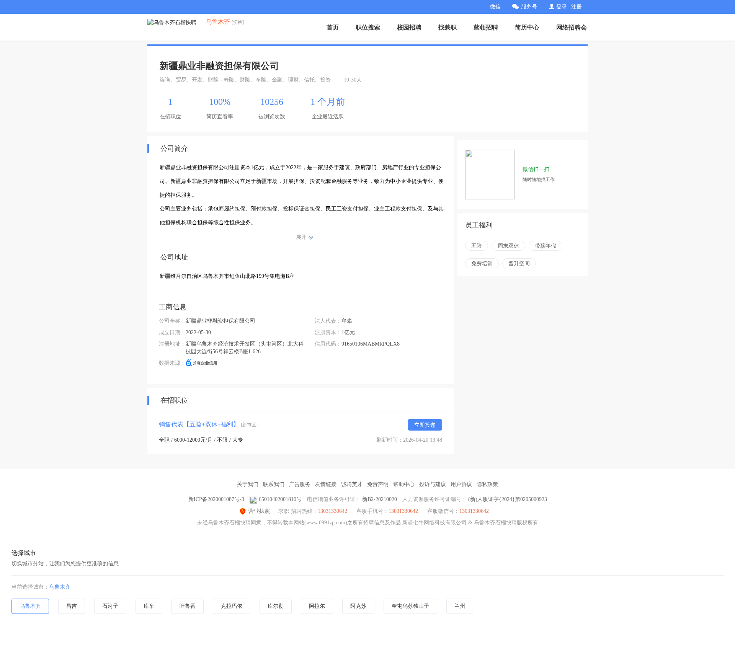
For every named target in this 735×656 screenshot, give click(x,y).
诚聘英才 (352, 484)
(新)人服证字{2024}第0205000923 (507, 499)
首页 (333, 27)
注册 (576, 7)
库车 (149, 606)
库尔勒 (276, 606)
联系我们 (273, 484)
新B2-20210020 (379, 499)
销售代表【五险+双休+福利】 (208, 424)
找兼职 (447, 27)
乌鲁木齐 (59, 587)
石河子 (110, 606)
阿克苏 (358, 606)
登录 (561, 7)
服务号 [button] (529, 7)
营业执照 (259, 511)
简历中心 (527, 27)
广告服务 (299, 484)
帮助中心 (404, 484)
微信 (495, 7)
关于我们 (247, 484)
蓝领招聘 (486, 27)
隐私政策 (487, 484)
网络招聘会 (571, 27)
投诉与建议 (432, 484)
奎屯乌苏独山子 (410, 606)
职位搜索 (368, 27)
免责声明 (378, 484)
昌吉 (71, 606)
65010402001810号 (280, 499)
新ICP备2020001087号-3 (216, 499)
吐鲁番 (188, 606)
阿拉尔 (317, 606)
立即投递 (425, 425)
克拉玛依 (231, 606)
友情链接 (325, 484)
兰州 (459, 606)
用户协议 (461, 484)
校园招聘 (409, 27)
